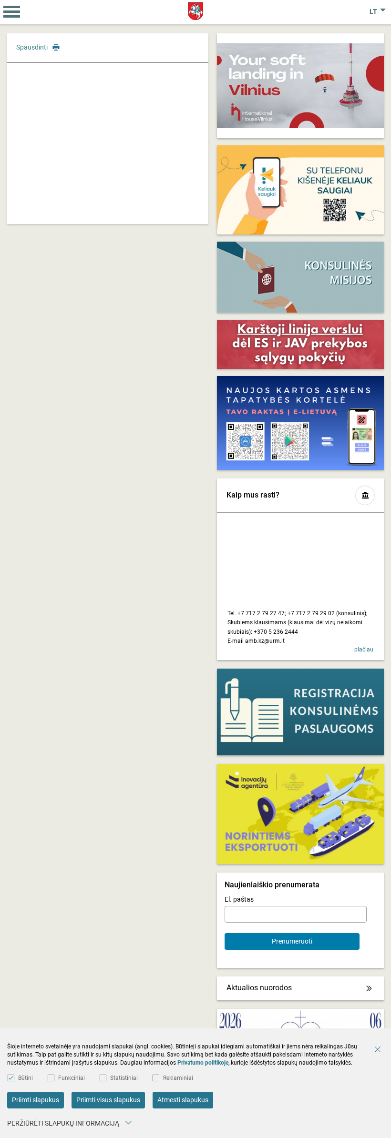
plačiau (363, 649)
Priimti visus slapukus (108, 1100)
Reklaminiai (178, 1078)
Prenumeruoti (292, 941)
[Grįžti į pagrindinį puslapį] (196, 11)
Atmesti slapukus (182, 1100)
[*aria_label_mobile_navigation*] (12, 12)
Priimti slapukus (35, 1100)
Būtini (25, 1078)
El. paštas (239, 899)
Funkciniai (71, 1078)
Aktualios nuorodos (259, 987)
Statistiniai (124, 1078)
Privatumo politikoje (202, 1062)
